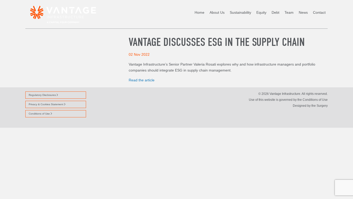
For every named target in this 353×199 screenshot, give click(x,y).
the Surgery (319, 106)
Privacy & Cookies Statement (46, 104)
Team (289, 12)
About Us (217, 12)
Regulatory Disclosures (43, 95)
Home (199, 12)
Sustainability (240, 12)
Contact (319, 12)
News (303, 12)
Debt (275, 12)
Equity (261, 12)
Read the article (142, 80)
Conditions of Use (40, 113)
